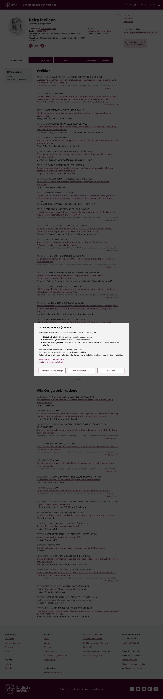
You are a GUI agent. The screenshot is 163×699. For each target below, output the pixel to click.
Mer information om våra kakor (51, 359)
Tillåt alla (111, 371)
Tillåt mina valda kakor (81, 371)
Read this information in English (52, 362)
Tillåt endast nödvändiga (52, 371)
